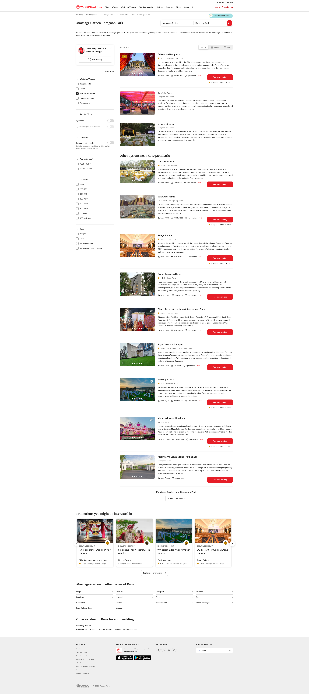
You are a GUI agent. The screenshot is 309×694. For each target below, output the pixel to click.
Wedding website (82, 673)
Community (189, 7)
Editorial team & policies (85, 666)
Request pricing (220, 77)
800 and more (85, 218)
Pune (134, 15)
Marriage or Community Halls (91, 248)
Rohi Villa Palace (165, 93)
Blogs (178, 7)
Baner (158, 597)
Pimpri (78, 592)
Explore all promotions (153, 573)
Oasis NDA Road (166, 161)
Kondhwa (80, 597)
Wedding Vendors (146, 7)
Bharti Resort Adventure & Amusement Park (181, 309)
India (204, 651)
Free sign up (227, 7)
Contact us (80, 649)
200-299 (83, 189)
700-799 (83, 213)
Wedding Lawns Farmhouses (126, 630)
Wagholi (119, 608)
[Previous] (76, 543)
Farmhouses (85, 103)
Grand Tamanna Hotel (169, 274)
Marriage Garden (109, 15)
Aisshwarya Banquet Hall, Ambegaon (177, 456)
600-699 (84, 208)
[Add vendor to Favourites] (151, 56)
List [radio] (205, 47)
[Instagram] (174, 650)
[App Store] (124, 660)
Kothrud (119, 597)
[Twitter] (164, 650)
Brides (160, 7)
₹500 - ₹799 (85, 164)
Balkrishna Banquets (169, 54)
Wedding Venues (128, 7)
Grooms (169, 7)
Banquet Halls (85, 84)
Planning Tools (111, 7)
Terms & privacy (82, 652)
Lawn (82, 238)
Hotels (82, 88)
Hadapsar (160, 592)
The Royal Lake (166, 379)
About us (79, 663)
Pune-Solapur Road (84, 608)
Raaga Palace (165, 235)
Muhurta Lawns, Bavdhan (171, 418)
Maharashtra (124, 15)
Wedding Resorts (87, 98)
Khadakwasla (161, 602)
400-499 (84, 199)
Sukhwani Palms (166, 196)
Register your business (85, 659)
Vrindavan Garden (166, 124)
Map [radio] (228, 47)
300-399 (83, 194)
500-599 (84, 204)
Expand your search (176, 498)
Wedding (79, 15)
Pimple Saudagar (203, 602)
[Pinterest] (169, 650)
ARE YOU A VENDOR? (224, 3)
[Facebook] (158, 650)
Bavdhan (199, 592)
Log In (217, 7)
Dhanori (119, 602)
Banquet (83, 234)
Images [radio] (217, 47)
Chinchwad (80, 602)
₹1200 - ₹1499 (86, 169)
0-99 (82, 184)
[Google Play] (142, 660)
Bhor (198, 597)
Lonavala (119, 592)
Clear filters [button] (109, 71)
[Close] (111, 48)
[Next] (232, 543)
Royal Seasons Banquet (170, 344)
